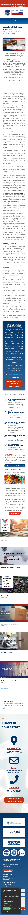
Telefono (14, 787)
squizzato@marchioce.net (15, 77)
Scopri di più (14, 513)
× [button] (19, 888)
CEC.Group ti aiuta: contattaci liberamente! (14, 383)
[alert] (11, 901)
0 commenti (12, 33)
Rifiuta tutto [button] (15, 908)
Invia (23, 908)
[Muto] (18, 465)
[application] (14, 465)
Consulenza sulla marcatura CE (9, 539)
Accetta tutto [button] (7, 908)
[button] (11, 911)
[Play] (7, 466)
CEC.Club (25, 6)
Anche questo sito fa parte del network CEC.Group (13, 4)
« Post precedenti (4, 688)
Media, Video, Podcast (16, 6)
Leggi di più (12, 899)
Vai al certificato (7, 870)
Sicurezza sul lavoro (6, 652)
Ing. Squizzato (7, 31)
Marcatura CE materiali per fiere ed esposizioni (13, 595)
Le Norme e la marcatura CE (8, 681)
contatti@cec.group (18, 1)
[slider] (21, 465)
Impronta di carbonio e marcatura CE (11, 567)
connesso (10, 703)
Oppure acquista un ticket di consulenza (14, 800)
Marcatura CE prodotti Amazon (9, 624)
